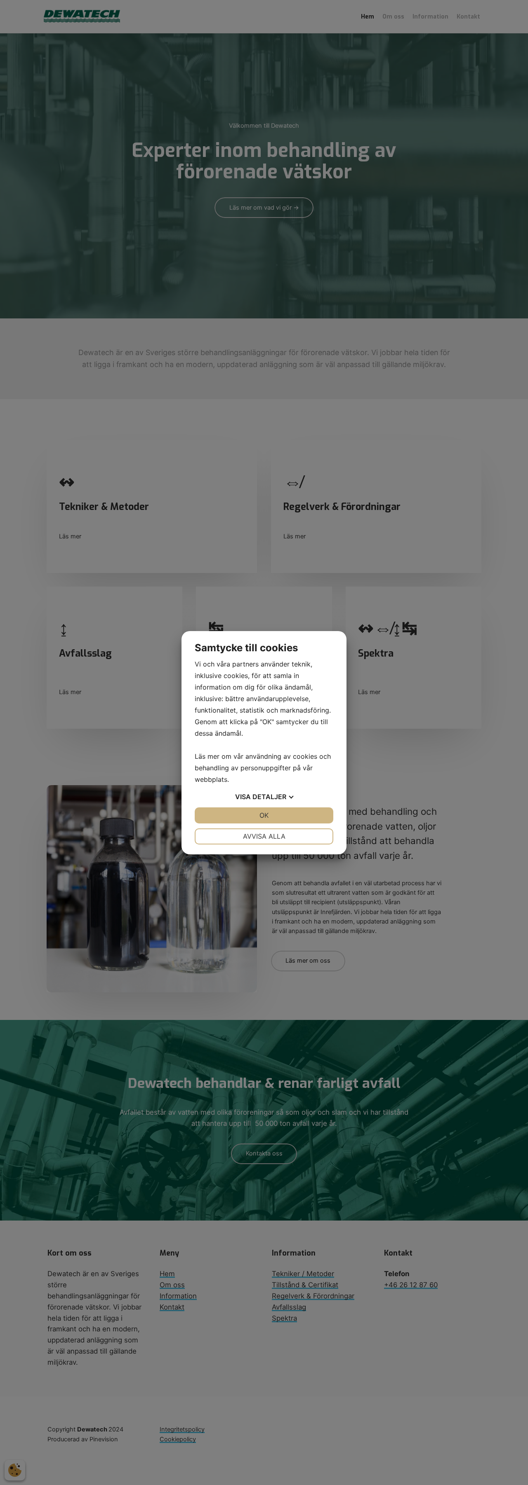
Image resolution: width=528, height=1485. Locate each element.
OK (264, 815)
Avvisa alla (264, 836)
